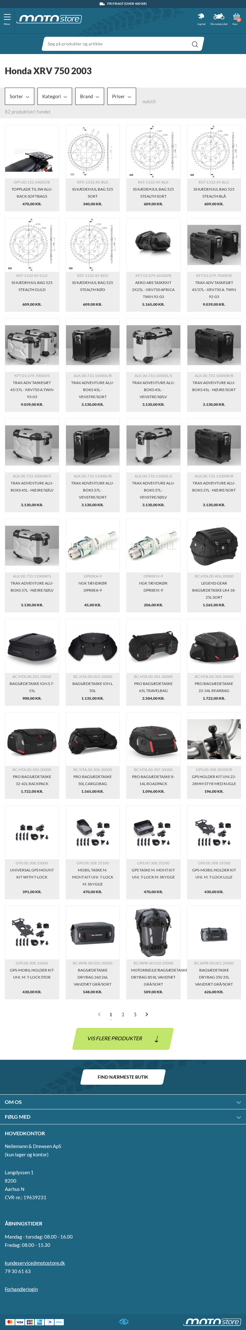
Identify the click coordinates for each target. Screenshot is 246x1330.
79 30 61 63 (18, 1271)
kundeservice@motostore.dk (35, 1263)
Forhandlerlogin (21, 1289)
